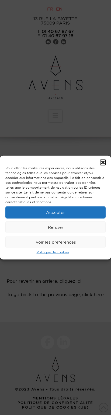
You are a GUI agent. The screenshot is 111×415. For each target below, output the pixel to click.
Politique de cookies (53, 252)
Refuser (55, 227)
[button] (103, 162)
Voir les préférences (56, 242)
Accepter (55, 212)
